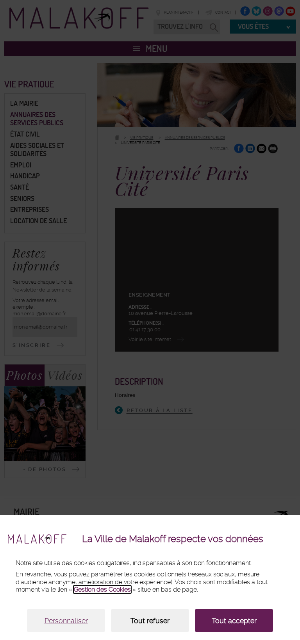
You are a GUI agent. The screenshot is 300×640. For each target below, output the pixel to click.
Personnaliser (66, 621)
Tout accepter (234, 621)
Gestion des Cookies (102, 589)
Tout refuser (150, 621)
